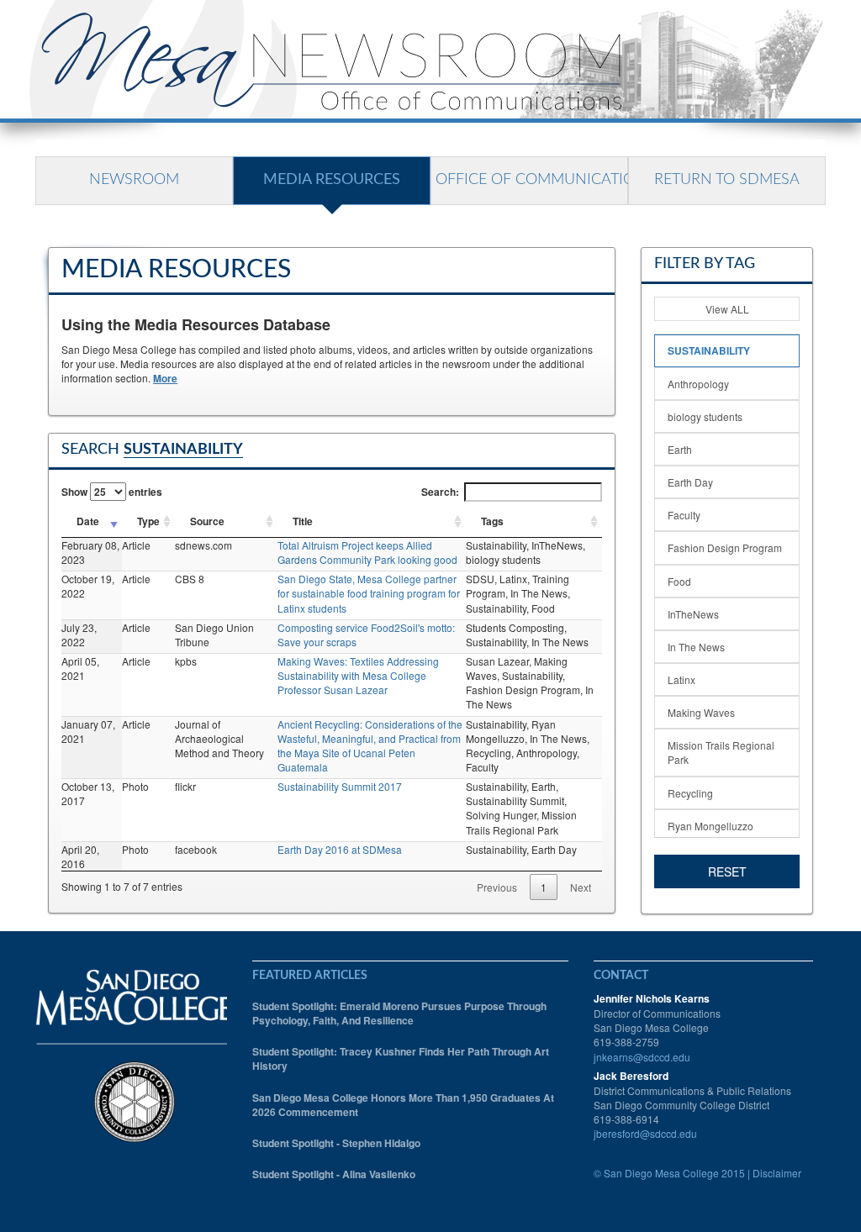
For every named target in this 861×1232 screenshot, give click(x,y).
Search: (440, 491)
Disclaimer (777, 1173)
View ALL (727, 309)
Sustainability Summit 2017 (339, 786)
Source (207, 521)
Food (679, 581)
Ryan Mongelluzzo (710, 826)
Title (303, 521)
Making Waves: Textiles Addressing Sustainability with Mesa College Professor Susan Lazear (358, 675)
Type (148, 521)
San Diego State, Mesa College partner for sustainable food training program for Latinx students (368, 592)
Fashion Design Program (725, 547)
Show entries (111, 491)
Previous (497, 887)
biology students (705, 416)
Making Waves (701, 712)
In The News (696, 647)
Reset (727, 871)
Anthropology (698, 383)
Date (88, 521)
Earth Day (690, 482)
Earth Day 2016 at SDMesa (339, 849)
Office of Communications (532, 179)
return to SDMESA (727, 179)
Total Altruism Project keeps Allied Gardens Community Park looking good (367, 552)
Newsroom (134, 179)
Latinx (681, 679)
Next (580, 887)
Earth (680, 449)
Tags (492, 521)
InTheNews (693, 614)
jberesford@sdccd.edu (645, 1133)
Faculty (684, 515)
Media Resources (331, 179)
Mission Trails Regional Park (721, 752)
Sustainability (709, 350)
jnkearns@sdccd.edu (642, 1057)
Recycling (690, 793)
